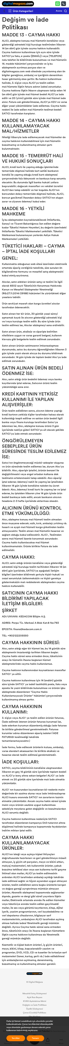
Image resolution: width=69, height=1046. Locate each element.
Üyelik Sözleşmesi (34, 1008)
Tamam (35, 1038)
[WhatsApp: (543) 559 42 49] (58, 3)
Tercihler (16, 1038)
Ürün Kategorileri (22, 11)
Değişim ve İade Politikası (34, 1005)
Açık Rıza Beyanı (34, 997)
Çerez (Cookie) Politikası (34, 1012)
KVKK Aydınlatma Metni (34, 1001)
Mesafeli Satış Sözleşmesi (34, 993)
